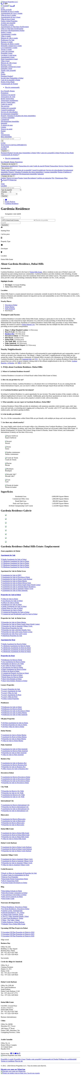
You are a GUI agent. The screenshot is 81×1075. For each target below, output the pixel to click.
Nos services (5, 106)
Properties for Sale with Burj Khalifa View (16, 630)
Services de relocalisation (9, 112)
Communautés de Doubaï (9, 84)
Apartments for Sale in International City (15, 809)
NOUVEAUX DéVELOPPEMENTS (14, 145)
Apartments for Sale (8, 555)
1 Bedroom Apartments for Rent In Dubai (16, 646)
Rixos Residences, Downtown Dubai (14, 907)
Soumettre (5, 225)
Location (4, 186)
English (5, 6)
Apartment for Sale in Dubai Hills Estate (15, 833)
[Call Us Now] (2, 4)
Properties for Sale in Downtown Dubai (15, 783)
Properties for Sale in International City (15, 811)
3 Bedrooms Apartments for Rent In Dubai (16, 650)
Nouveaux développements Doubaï (12, 30)
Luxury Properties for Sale (11, 689)
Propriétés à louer (6, 53)
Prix (2, 133)
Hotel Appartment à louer (9, 59)
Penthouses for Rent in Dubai (12, 660)
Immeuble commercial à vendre (11, 46)
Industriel (4, 123)
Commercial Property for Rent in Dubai (15, 673)
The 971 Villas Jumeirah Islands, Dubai (15, 916)
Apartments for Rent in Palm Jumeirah (15, 751)
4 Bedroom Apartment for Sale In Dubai (15, 567)
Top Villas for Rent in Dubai (11, 665)
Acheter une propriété (8, 23)
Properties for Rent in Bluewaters (13, 823)
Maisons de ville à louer (9, 63)
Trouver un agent (6, 129)
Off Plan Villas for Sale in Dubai (13, 727)
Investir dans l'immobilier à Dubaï (12, 78)
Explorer (4, 151)
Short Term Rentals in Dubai (12, 679)
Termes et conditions (8, 1061)
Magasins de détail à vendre (10, 44)
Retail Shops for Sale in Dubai (12, 608)
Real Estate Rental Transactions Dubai (15, 879)
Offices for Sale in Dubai (10, 603)
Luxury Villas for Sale (9, 693)
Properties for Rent (8, 656)
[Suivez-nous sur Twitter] (13, 1053)
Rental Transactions (7, 98)
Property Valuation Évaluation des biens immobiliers (18, 116)
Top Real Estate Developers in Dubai (14, 883)
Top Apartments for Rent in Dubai (13, 662)
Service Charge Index (8, 102)
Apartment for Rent (8, 640)
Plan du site (19, 1061)
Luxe (2, 8)
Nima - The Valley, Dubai (11, 920)
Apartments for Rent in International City (16, 805)
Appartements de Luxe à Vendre (11, 13)
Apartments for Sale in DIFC (12, 575)
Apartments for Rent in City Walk (13, 795)
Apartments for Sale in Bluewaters (13, 821)
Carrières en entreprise (43, 178)
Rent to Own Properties (10, 877)
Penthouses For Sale (7, 40)
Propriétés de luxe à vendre (10, 11)
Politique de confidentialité (67, 1059)
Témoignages (5, 135)
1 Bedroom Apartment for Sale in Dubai (15, 561)
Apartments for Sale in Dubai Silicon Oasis (16, 583)
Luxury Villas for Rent (9, 697)
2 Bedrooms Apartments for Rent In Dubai (16, 648)
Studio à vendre (6, 32)
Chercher (4, 196)
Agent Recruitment (29, 178)
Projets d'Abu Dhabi (7, 82)
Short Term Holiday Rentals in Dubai (14, 681)
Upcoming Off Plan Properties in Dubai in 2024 (18, 932)
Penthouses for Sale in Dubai (12, 604)
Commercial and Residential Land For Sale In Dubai (19, 614)
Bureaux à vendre (7, 42)
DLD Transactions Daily (10, 881)
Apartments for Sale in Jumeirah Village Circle (17, 588)
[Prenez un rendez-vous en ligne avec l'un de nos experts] (20, 1073)
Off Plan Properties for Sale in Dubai (14, 725)
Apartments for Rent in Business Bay (14, 765)
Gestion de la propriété (8, 108)
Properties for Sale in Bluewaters (13, 825)
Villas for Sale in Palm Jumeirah (13, 755)
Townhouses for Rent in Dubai (12, 667)
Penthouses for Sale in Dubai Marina (14, 713)
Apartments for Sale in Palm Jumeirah (15, 590)
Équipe (3, 131)
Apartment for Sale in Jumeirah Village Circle (17, 859)
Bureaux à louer (6, 65)
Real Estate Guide (8, 898)
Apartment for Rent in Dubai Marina (14, 737)
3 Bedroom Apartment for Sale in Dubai (15, 565)
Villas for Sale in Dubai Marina (12, 741)
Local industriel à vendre (9, 48)
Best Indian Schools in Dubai (12, 891)
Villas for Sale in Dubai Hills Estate (14, 839)
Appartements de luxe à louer (10, 17)
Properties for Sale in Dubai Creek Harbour (16, 851)
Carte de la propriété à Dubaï (10, 80)
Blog (66, 178)
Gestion (3, 127)
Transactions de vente (8, 97)
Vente (3, 184)
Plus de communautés (12, 87)
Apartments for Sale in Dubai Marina (14, 581)
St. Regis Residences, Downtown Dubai (15, 909)
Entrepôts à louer (6, 68)
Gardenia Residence (11, 203)
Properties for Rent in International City (15, 807)
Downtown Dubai (11, 305)
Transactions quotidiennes (9, 100)
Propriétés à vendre (7, 25)
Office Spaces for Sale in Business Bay (15, 769)
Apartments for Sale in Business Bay (14, 763)
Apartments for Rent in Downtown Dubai (16, 777)
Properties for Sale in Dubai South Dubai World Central (21, 624)
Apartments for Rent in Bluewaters (13, 819)
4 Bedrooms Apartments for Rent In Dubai (16, 651)
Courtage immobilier (8, 118)
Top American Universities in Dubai (14, 895)
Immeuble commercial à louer (11, 67)
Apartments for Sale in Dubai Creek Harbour (17, 579)
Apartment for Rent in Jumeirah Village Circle (17, 861)
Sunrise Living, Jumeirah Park (12, 911)
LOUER (4, 149)
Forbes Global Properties (9, 21)
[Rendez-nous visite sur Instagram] (19, 1053)
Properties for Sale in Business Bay (14, 767)
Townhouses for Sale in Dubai (12, 601)
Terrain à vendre (6, 49)
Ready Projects (10, 202)
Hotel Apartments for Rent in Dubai (14, 669)
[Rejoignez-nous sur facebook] (11, 1053)
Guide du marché (6, 104)
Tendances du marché (8, 95)
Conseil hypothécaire (8, 110)
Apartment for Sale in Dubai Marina (14, 735)
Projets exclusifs (6, 9)
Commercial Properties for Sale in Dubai (15, 612)
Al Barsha (10, 363)
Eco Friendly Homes (8, 91)
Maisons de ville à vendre (9, 38)
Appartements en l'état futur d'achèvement (15, 27)
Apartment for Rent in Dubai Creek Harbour (17, 849)
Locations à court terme (8, 55)
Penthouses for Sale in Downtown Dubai (16, 711)
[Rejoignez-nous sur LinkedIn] (17, 1053)
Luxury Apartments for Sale (11, 691)
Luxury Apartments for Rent (11, 695)
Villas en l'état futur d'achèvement (12, 28)
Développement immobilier (10, 121)
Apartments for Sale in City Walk (13, 797)
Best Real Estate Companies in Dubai (14, 893)
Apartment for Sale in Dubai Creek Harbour (17, 847)
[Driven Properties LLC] (9, 2)
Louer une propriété (7, 51)
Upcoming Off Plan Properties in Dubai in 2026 (18, 936)
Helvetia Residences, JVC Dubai (13, 912)
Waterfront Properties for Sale (12, 636)
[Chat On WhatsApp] (3, 4)
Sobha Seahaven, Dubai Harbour (13, 922)
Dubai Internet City (28, 324)
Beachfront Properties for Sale (12, 628)
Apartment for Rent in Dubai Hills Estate (15, 835)
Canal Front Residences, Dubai (12, 918)
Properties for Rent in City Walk (13, 664)
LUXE (3, 143)
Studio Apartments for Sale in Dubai (14, 559)
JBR (19, 363)
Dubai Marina (9, 307)
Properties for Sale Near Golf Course (14, 634)
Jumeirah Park (27, 359)
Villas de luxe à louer (8, 19)
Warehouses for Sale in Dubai (12, 610)
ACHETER (5, 147)
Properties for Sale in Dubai (11, 595)
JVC (36, 359)
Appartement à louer (7, 57)
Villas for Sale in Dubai (10, 599)
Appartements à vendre (8, 34)
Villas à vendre (6, 36)
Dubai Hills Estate (36, 272)
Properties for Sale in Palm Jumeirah (14, 753)
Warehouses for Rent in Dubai (12, 675)
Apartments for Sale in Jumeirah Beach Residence (19, 587)
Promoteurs (4, 93)
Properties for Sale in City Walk (12, 793)
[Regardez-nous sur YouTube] (15, 1053)
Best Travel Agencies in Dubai (12, 897)
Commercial (5, 119)
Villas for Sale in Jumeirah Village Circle (15, 865)
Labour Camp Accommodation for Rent (15, 875)
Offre (2, 72)
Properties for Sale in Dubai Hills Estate (15, 837)
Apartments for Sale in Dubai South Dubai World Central (21, 585)
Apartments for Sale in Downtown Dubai (16, 577)
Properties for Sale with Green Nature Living (17, 632)
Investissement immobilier (9, 114)
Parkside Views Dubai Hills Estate (13, 924)
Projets (3, 74)
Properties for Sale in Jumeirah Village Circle (17, 626)
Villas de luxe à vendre (8, 15)
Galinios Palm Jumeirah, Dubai (12, 914)
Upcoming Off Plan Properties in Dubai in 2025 (18, 934)
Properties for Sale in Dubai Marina (14, 622)
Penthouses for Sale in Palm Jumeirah (14, 714)
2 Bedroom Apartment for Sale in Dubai (15, 563)
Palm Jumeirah (10, 309)
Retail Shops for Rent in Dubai (12, 677)
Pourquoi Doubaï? (7, 76)
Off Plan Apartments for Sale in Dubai (15, 723)
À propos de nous (7, 125)
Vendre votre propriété (8, 70)
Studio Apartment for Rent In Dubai (14, 644)
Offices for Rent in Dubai (10, 671)
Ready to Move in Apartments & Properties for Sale (19, 873)
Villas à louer (5, 61)
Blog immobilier (6, 137)
